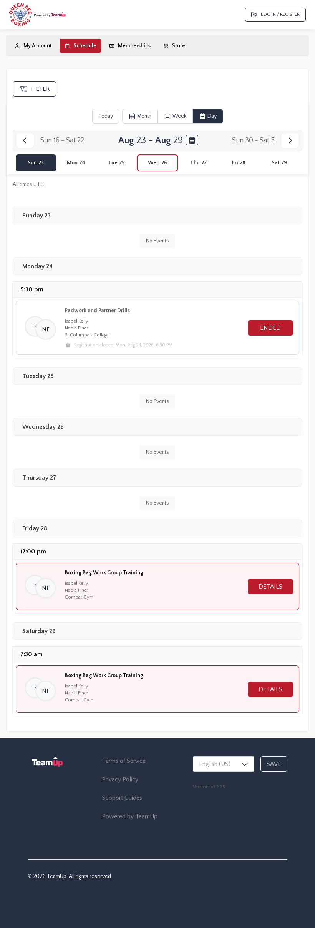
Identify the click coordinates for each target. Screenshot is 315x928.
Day (212, 116)
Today (105, 116)
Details (270, 586)
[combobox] (223, 764)
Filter (40, 88)
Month (144, 116)
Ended (270, 327)
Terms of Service (124, 760)
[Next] (290, 140)
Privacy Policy (120, 779)
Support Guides (122, 797)
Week (179, 116)
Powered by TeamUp (130, 816)
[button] (35, 326)
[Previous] (25, 140)
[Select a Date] (192, 140)
